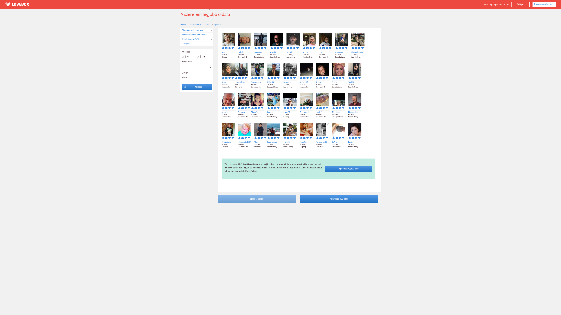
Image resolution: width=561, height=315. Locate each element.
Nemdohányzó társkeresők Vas (194, 35)
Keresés (198, 87)
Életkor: (185, 73)
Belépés (520, 4)
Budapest (186, 44)
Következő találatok (339, 199)
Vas (207, 25)
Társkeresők (196, 25)
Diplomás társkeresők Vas (192, 30)
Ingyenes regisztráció (544, 4)
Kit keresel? (186, 52)
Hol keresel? (187, 62)
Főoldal (183, 25)
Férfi (203, 57)
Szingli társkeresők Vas (191, 39)
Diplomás (217, 25)
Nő (188, 57)
